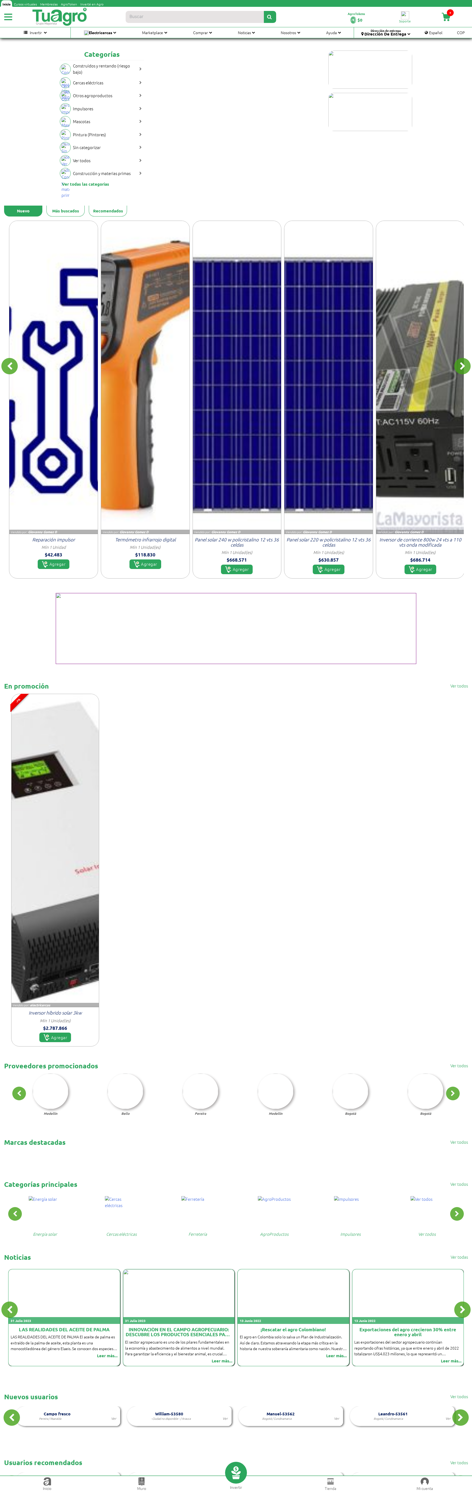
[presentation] (9, 366)
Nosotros (288, 32)
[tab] (23, 211)
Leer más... (107, 1360)
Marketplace (152, 32)
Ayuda (331, 32)
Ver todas (459, 1257)
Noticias (244, 32)
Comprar (200, 32)
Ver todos (459, 686)
